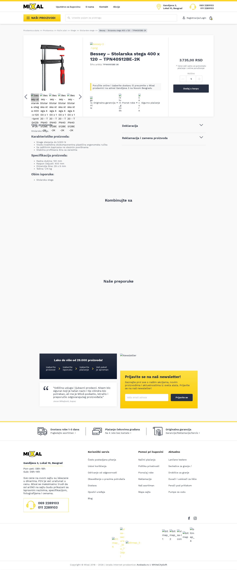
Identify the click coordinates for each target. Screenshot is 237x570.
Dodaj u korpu (191, 88)
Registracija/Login (196, 18)
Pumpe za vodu (177, 492)
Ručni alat (62, 30)
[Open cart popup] (211, 17)
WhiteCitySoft (159, 564)
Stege (73, 30)
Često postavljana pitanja (102, 459)
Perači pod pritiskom (180, 485)
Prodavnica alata (31, 30)
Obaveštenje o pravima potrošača (106, 479)
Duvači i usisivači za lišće (182, 479)
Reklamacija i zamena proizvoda (145, 138)
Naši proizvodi (43, 18)
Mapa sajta (144, 492)
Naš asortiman (146, 485)
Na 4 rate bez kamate (117, 433)
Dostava (92, 485)
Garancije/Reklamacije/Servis (182, 433)
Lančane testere (177, 459)
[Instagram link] (195, 517)
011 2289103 (207, 8)
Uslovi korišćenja (97, 466)
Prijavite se (182, 397)
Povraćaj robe (145, 472)
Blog (90, 498)
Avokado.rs (143, 564)
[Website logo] (35, 7)
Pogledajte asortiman (62, 433)
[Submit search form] (69, 18)
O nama (90, 6)
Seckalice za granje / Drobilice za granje (180, 469)
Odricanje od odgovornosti (102, 472)
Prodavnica (48, 30)
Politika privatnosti (148, 466)
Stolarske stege (87, 30)
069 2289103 (206, 5)
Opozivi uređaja (96, 492)
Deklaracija (130, 125)
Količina (191, 74)
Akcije (116, 6)
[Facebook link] (190, 517)
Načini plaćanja (146, 459)
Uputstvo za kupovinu (68, 6)
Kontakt (103, 6)
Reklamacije (145, 479)
